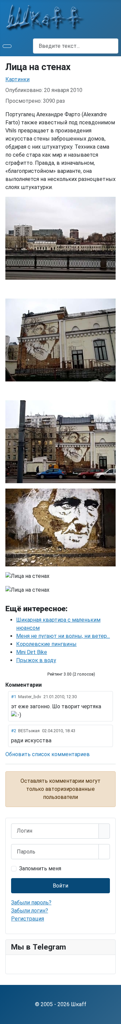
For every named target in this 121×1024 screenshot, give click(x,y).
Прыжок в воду (36, 660)
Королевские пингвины (46, 644)
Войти (60, 885)
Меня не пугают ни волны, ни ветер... (63, 636)
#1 (13, 696)
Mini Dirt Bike (31, 652)
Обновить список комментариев (47, 754)
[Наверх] (113, 1016)
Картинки (17, 79)
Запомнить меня (40, 868)
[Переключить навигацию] (7, 46)
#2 (13, 730)
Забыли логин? (29, 910)
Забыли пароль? (31, 902)
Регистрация (27, 919)
